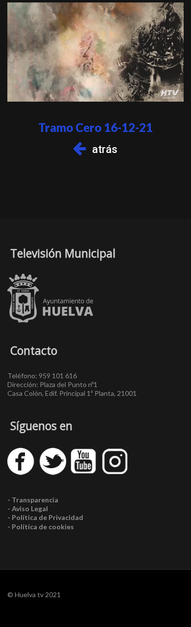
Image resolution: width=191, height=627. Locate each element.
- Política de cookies (40, 526)
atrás (105, 149)
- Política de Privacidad (45, 517)
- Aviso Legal (27, 508)
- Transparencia (32, 500)
